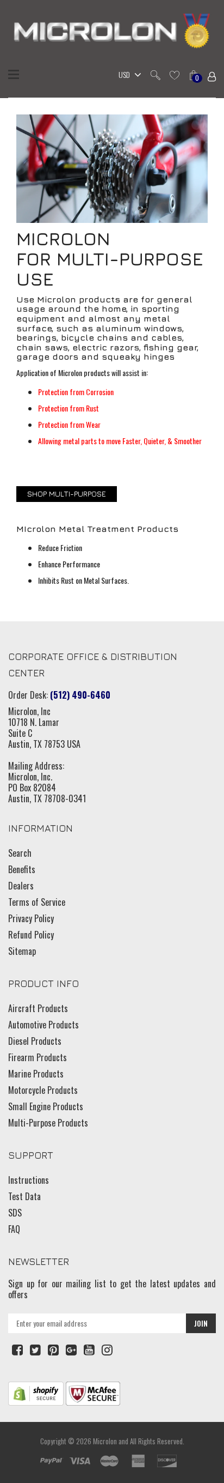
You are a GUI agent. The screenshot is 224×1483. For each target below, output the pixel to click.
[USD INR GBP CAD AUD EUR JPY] (127, 76)
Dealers (21, 885)
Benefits (21, 869)
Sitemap (22, 951)
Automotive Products (43, 1024)
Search (20, 852)
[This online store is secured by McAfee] (93, 1392)
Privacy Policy (31, 918)
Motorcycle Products (43, 1090)
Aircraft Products (38, 1008)
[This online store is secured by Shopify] (36, 1392)
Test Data (24, 1196)
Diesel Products (34, 1041)
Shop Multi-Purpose (66, 493)
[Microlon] (112, 32)
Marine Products (36, 1073)
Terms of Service (36, 902)
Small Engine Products (45, 1106)
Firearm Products (37, 1057)
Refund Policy (31, 934)
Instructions (28, 1180)
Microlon (105, 1441)
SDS (15, 1212)
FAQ (14, 1229)
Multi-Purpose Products (48, 1122)
